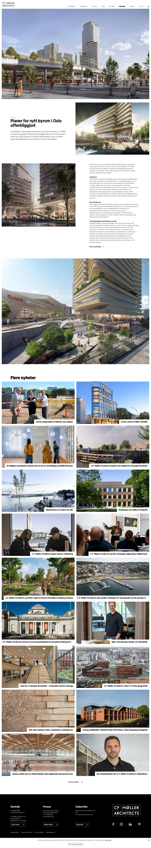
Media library (48, 824)
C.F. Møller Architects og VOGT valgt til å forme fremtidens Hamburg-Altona (39, 598)
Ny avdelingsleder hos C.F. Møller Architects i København (122, 774)
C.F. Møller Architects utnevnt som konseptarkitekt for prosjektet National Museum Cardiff (43, 642)
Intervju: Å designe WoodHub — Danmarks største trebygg (46, 686)
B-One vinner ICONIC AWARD (134, 421)
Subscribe (80, 824)
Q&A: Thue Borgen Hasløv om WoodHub (130, 642)
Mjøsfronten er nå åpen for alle (59, 510)
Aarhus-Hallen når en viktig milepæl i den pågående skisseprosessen (42, 774)
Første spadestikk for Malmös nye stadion (54, 421)
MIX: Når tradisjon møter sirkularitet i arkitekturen (51, 730)
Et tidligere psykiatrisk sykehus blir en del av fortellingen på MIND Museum (40, 465)
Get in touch (16, 824)
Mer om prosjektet (95, 247)
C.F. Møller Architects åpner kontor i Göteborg (52, 554)
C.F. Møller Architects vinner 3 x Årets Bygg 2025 (126, 686)
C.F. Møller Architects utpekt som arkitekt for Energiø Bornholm (119, 465)
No (140, 6)
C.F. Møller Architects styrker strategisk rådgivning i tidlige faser (119, 554)
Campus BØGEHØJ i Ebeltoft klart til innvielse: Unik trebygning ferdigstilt (115, 730)
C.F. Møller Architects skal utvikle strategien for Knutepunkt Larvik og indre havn (113, 598)
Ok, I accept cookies (75, 844)
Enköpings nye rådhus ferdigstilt (133, 510)
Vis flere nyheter (73, 782)
